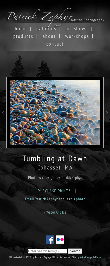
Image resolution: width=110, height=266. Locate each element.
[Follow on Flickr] (60, 240)
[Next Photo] (107, 119)
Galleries (46, 28)
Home (21, 28)
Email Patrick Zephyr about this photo (55, 198)
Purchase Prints (54, 190)
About (49, 36)
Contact (55, 43)
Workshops (77, 36)
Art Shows (76, 28)
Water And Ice (56, 212)
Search (75, 251)
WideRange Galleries (90, 257)
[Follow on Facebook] (50, 240)
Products (23, 36)
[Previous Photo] (3, 119)
